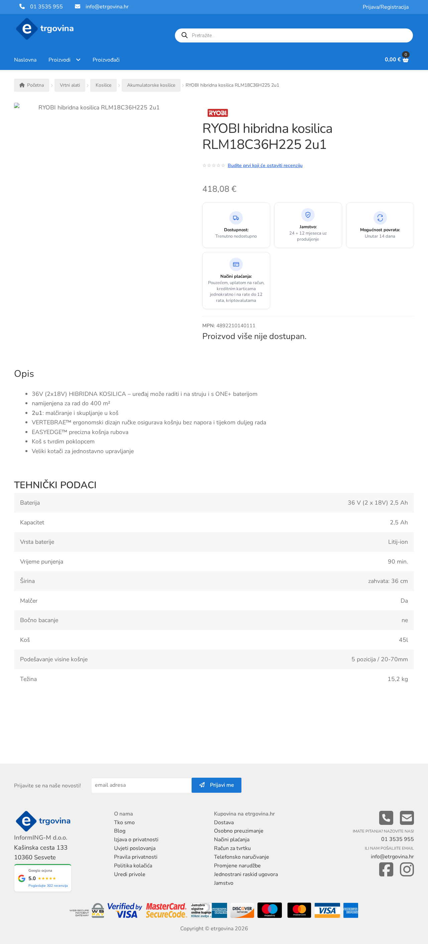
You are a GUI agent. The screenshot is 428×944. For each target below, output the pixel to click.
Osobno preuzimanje (238, 831)
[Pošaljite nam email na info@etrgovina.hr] (407, 818)
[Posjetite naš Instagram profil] (407, 869)
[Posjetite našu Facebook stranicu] (386, 869)
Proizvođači (106, 60)
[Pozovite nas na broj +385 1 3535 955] (386, 818)
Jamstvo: (308, 227)
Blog (119, 831)
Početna (35, 85)
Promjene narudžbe (237, 865)
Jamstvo (223, 883)
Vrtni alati (70, 85)
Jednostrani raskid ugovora (246, 874)
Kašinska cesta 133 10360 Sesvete (41, 852)
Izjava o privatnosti (136, 839)
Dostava (224, 822)
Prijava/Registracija (386, 7)
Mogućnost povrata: (380, 230)
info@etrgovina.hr (107, 6)
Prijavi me (219, 785)
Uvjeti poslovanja (134, 848)
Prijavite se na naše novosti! (47, 785)
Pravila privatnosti (135, 857)
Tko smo (124, 822)
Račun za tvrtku (232, 848)
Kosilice (103, 85)
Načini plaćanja (231, 839)
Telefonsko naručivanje (241, 857)
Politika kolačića (133, 865)
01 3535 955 (44, 6)
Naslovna (25, 60)
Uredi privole (129, 874)
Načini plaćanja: (236, 276)
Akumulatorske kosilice (151, 85)
